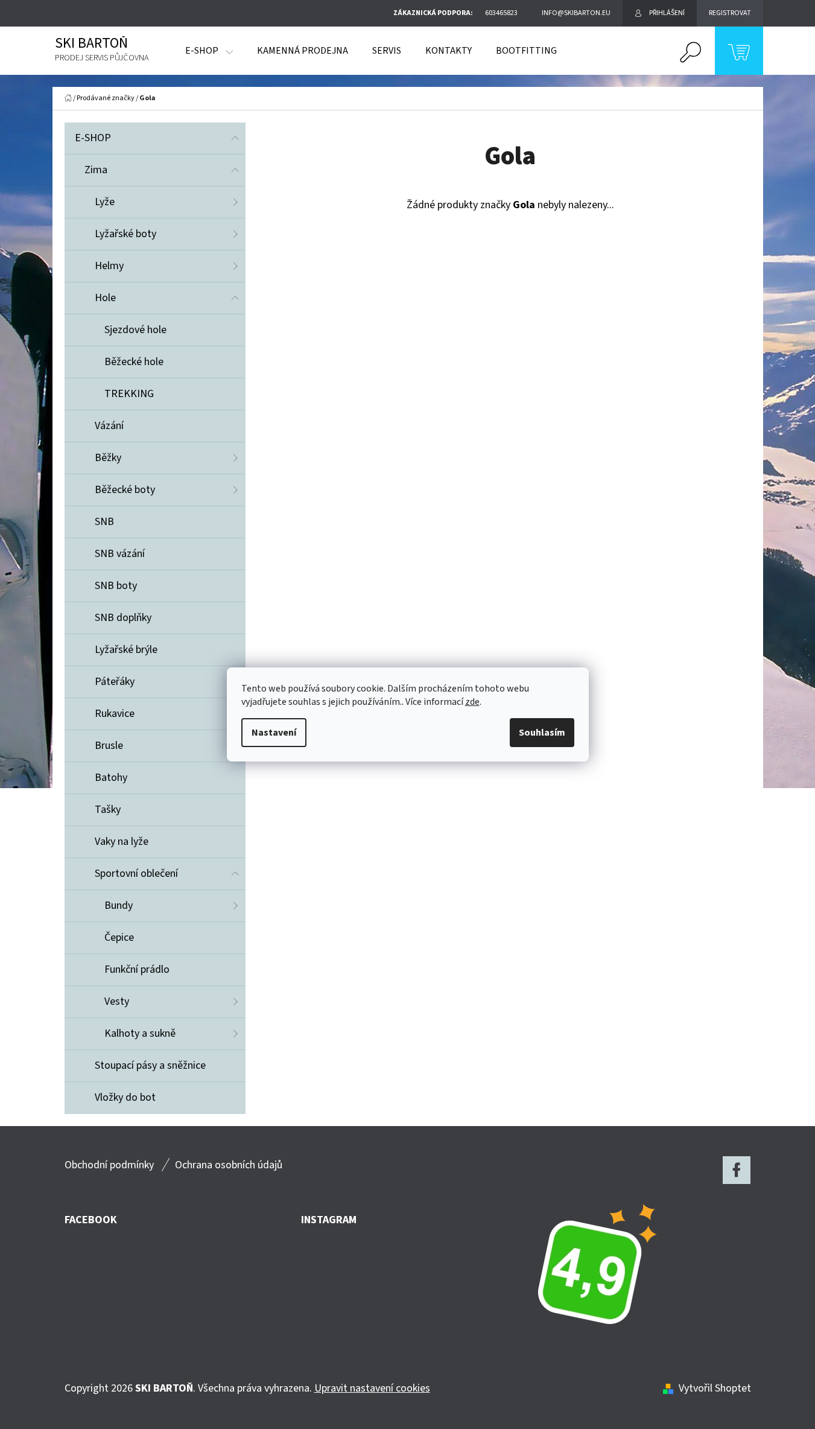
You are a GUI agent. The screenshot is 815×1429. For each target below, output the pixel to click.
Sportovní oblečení (136, 873)
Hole (105, 297)
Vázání (109, 425)
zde (472, 701)
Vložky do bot (125, 1097)
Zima (95, 169)
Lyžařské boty (125, 233)
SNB (104, 521)
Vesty (116, 1001)
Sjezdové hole (135, 329)
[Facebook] (736, 1170)
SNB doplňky (123, 617)
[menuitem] (209, 51)
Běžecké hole (133, 361)
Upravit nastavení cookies (372, 1388)
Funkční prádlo (137, 969)
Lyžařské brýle (126, 649)
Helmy (109, 265)
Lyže (105, 201)
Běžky (108, 457)
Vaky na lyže (121, 841)
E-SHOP (93, 137)
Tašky (108, 809)
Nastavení (274, 732)
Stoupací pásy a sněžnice (150, 1065)
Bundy (118, 905)
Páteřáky (115, 681)
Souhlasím (542, 732)
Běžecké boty (125, 489)
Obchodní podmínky (109, 1165)
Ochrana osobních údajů (228, 1165)
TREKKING (129, 393)
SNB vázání (120, 553)
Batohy (111, 777)
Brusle (109, 745)
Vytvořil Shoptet (715, 1388)
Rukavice (115, 713)
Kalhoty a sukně (140, 1033)
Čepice (119, 937)
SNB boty (116, 585)
